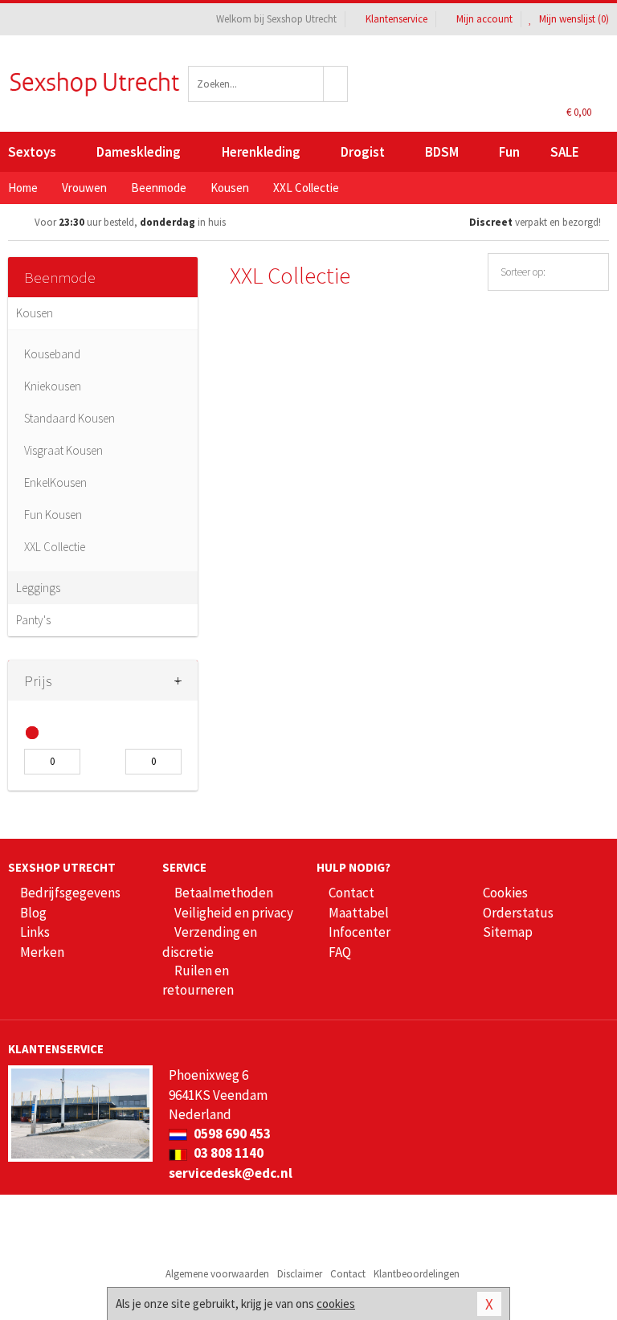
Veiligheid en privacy (233, 913)
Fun (509, 152)
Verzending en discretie (209, 941)
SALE (564, 152)
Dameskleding (138, 152)
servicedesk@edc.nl (230, 1173)
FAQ (340, 952)
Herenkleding (261, 152)
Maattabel (359, 913)
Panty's (33, 619)
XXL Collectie (54, 546)
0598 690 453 (231, 1133)
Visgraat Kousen (63, 450)
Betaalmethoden (223, 892)
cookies (336, 1303)
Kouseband (52, 354)
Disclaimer (299, 1274)
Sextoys (32, 152)
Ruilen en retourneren (198, 980)
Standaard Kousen (69, 418)
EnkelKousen (55, 482)
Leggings (38, 587)
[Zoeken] (336, 84)
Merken (42, 952)
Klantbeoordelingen (417, 1274)
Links (35, 932)
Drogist (363, 152)
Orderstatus (518, 913)
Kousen (34, 313)
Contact (351, 892)
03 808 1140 (227, 1153)
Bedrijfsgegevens (70, 892)
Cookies (505, 892)
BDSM (442, 152)
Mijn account (484, 19)
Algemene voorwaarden (217, 1274)
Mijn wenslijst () (573, 19)
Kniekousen (52, 386)
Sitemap (508, 932)
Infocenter (359, 932)
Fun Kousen (53, 514)
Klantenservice (396, 19)
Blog (33, 913)
